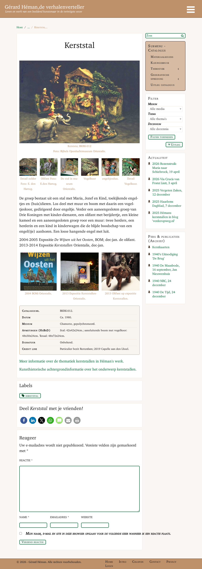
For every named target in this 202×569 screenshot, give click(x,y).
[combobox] (165, 109)
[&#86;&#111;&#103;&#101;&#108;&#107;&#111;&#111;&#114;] (90, 167)
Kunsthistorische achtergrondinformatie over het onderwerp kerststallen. (78, 369)
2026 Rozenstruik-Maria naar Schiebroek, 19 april (166, 167)
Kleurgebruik (160, 62)
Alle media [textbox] (157, 109)
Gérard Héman (21, 7)
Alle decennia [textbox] (159, 129)
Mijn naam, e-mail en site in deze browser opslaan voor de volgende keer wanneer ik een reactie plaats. (98, 533)
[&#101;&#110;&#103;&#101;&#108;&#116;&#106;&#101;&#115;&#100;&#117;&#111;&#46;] (110, 167)
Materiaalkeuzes (162, 56)
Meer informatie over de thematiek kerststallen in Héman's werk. (71, 361)
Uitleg (175, 144)
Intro (122, 561)
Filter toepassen (162, 137)
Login (109, 565)
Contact (155, 561)
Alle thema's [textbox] (158, 119)
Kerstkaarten (160, 247)
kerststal (31, 396)
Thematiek (158, 68)
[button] (23, 420)
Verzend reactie (33, 542)
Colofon (138, 561)
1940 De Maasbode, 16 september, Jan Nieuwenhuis (166, 269)
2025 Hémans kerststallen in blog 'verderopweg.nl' (165, 217)
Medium (152, 104)
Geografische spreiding (160, 76)
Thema (152, 113)
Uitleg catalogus (163, 84)
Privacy (171, 561)
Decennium (154, 124)
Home (109, 561)
